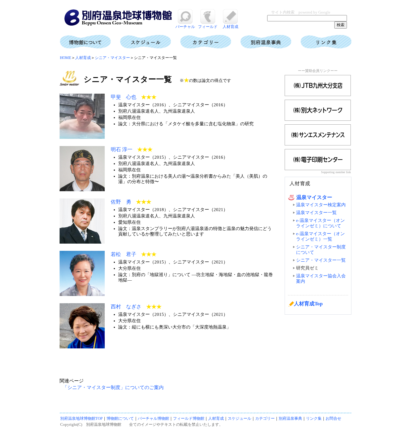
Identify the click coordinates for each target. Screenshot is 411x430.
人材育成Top (308, 304)
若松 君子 (123, 254)
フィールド (208, 26)
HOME (65, 57)
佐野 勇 (121, 202)
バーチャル (185, 26)
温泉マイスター (314, 197)
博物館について (120, 418)
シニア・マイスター (112, 57)
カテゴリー (265, 418)
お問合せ (333, 418)
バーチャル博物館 (153, 418)
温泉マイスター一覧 (316, 212)
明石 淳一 (121, 149)
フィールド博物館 (188, 418)
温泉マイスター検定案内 (321, 204)
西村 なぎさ (126, 307)
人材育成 (230, 26)
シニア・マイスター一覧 (321, 260)
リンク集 (314, 418)
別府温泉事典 (290, 418)
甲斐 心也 (123, 97)
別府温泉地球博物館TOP (81, 418)
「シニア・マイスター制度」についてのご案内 (113, 387)
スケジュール (239, 418)
